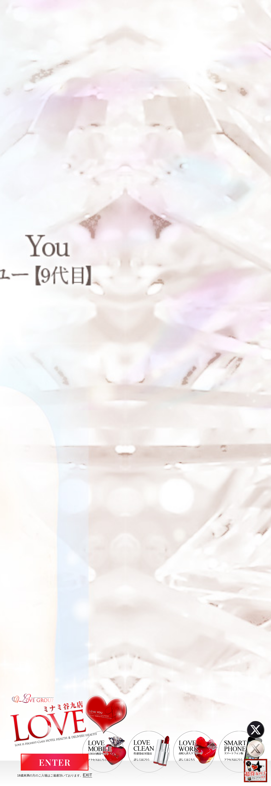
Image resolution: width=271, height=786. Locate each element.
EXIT (87, 775)
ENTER (55, 762)
